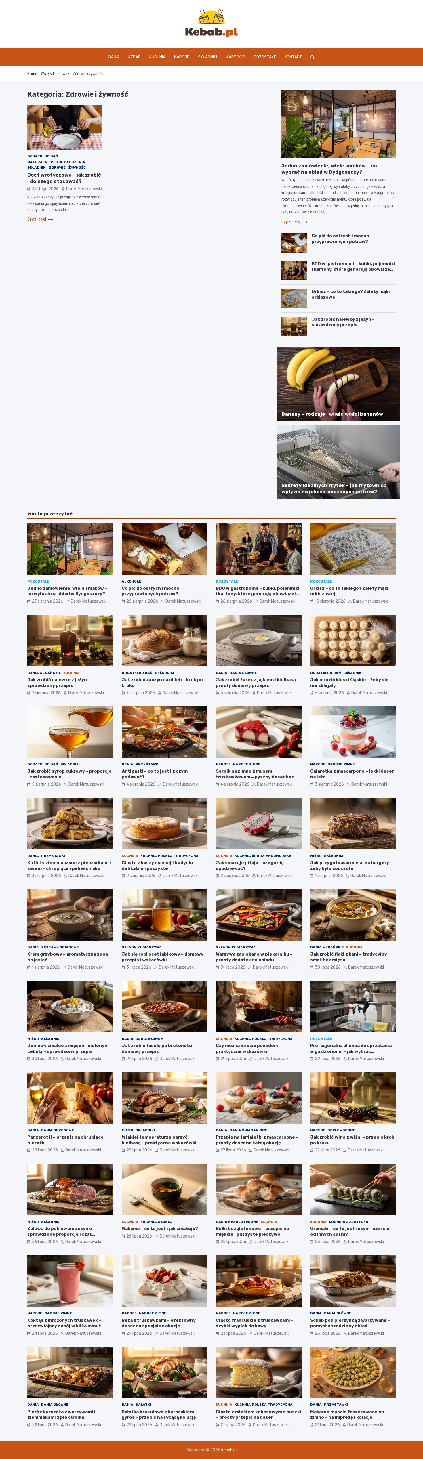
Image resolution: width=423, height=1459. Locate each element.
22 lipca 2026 (45, 1424)
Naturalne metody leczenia (56, 162)
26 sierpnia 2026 (142, 601)
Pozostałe (265, 57)
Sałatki (143, 1405)
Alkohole (131, 581)
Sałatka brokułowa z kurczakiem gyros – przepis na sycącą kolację (159, 1414)
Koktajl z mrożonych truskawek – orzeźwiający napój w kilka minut (64, 1323)
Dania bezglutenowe (237, 1222)
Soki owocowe (341, 1130)
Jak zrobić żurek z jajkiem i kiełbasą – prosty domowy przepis (257, 682)
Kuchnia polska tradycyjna (169, 856)
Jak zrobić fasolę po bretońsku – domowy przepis (158, 1048)
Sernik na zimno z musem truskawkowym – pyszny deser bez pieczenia (255, 777)
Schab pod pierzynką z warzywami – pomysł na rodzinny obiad (350, 1323)
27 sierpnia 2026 (47, 601)
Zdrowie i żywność (67, 167)
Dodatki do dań (42, 156)
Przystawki (147, 764)
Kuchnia (157, 57)
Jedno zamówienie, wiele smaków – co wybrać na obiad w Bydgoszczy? (67, 591)
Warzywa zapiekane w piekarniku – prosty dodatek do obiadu (254, 957)
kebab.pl (229, 1449)
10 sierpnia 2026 (330, 601)
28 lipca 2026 (45, 1150)
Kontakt (293, 57)
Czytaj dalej (37, 219)
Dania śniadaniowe (248, 1130)
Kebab (134, 57)
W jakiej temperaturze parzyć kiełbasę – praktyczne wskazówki (159, 1140)
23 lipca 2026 (233, 1333)
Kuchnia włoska (156, 1222)
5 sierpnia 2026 (46, 784)
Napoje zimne (246, 764)
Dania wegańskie (44, 673)
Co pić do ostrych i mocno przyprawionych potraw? (340, 238)
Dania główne (243, 673)
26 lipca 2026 (45, 1241)
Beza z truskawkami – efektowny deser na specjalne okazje (159, 1323)
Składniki (207, 57)
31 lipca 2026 (138, 967)
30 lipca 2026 (328, 967)
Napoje (181, 57)
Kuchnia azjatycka (348, 1222)
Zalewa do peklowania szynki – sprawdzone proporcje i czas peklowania (61, 1234)
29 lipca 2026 (139, 1058)
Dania (114, 57)
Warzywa (152, 947)
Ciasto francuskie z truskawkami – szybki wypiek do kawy (255, 1323)
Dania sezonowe (57, 1130)
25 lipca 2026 (233, 1241)
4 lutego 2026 (45, 189)
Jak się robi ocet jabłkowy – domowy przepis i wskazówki (162, 957)
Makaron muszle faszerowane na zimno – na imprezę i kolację (347, 1414)
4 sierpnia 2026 (140, 784)
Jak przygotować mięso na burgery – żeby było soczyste (351, 865)
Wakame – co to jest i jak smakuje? (160, 1228)
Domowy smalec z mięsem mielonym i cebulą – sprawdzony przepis (69, 1048)
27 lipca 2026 (233, 1150)
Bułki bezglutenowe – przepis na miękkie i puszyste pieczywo (252, 1231)
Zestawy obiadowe (60, 947)
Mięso (316, 856)
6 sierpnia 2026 (234, 692)
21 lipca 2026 (232, 1424)
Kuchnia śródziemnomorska (263, 856)
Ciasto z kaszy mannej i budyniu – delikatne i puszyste (159, 865)
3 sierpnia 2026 (329, 784)
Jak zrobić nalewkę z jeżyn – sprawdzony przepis (343, 322)
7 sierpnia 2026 (46, 692)
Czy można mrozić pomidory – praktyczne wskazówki (249, 1048)
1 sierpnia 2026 (329, 875)
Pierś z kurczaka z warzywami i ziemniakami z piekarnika (61, 1414)
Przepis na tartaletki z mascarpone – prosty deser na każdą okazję (257, 1140)
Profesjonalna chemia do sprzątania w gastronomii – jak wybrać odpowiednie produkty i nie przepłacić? (351, 1054)
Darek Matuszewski (84, 189)
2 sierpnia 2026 (140, 875)
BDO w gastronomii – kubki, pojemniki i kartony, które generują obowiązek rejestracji (353, 269)
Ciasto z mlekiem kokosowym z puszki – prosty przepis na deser (258, 1414)
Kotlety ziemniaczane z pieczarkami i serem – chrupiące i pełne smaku (69, 865)
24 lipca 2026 (45, 1333)
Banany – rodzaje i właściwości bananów (332, 414)
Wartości (235, 57)
